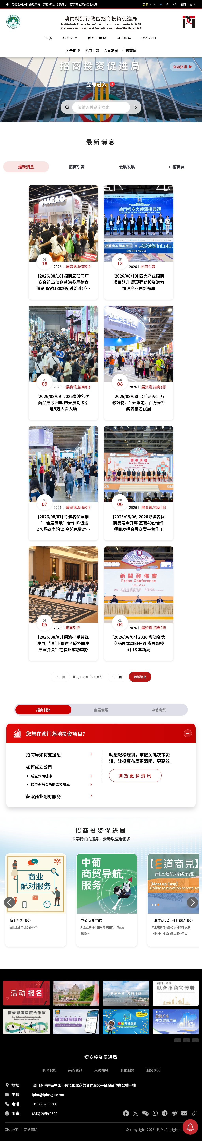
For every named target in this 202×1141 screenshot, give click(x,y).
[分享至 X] (135, 1113)
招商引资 (77, 167)
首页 (49, 38)
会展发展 (127, 167)
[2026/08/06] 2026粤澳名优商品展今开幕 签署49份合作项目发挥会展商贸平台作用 (63, 4)
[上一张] (9, 902)
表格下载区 (97, 38)
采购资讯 (75, 1070)
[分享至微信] (145, 1113)
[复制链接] (194, 1113)
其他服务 (127, 1070)
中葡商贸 (177, 167)
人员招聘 (101, 1070)
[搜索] (174, 4)
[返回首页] (13, 22)
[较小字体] (156, 4)
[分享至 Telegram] (165, 1113)
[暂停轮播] (186, 1040)
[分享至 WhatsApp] (155, 1113)
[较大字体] (166, 4)
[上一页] (177, 1040)
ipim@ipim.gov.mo (48, 1094)
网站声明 (30, 1130)
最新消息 (70, 38)
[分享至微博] (175, 1113)
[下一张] (192, 902)
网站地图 (11, 1130)
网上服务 (124, 38)
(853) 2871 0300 (44, 1103)
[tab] (43, 709)
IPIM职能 (49, 1070)
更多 (145, 4)
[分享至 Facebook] (126, 1113)
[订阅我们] (190, 1127)
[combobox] (102, 107)
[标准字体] (161, 4)
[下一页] (195, 1040)
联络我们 (149, 38)
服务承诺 (153, 1070)
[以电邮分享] (184, 1113)
